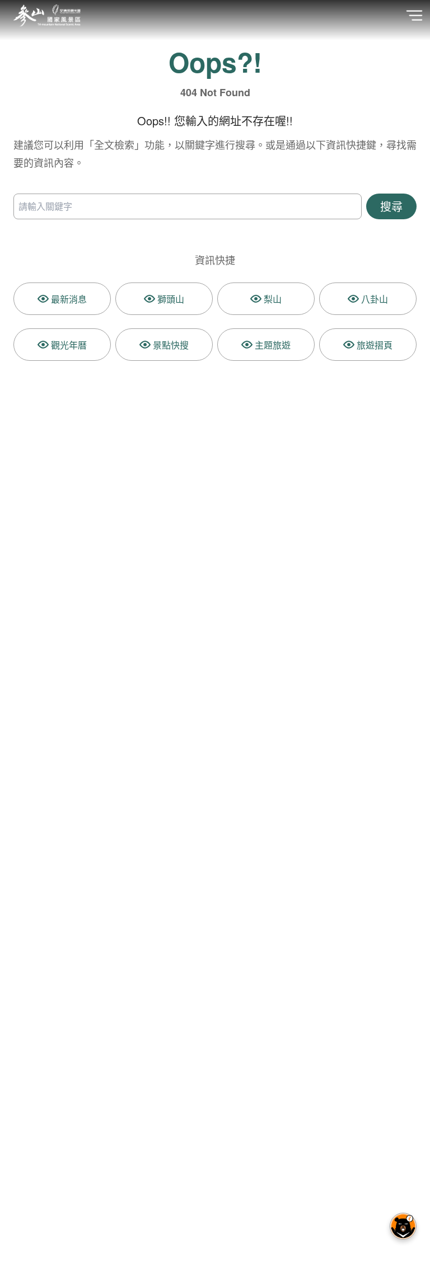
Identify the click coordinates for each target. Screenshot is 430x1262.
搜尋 (391, 206)
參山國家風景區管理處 (47, 15)
